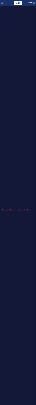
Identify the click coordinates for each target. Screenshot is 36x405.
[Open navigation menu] (34, 3)
